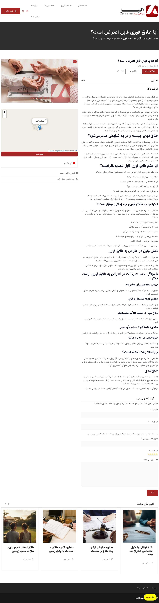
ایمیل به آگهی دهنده (67, 173)
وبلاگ (138, 588)
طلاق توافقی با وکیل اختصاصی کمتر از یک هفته (141, 551)
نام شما (154, 409)
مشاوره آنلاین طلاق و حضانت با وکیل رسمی (61, 549)
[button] (39, 127)
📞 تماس (150, 597)
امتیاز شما (153, 450)
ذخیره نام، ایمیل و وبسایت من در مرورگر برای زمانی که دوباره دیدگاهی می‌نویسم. (121, 433)
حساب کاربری (66, 5)
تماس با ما (35, 16)
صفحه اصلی (82, 5)
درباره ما (34, 5)
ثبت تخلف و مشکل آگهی (65, 179)
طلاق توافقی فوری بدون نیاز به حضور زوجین (21, 549)
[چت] (27, 11)
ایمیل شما (153, 421)
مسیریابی (39, 154)
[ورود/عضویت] (23, 11)
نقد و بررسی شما (150, 459)
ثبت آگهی (9, 11)
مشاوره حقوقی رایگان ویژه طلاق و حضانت (101, 549)
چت (132, 71)
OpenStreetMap (61, 151)
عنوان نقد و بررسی (149, 438)
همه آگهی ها (49, 5)
